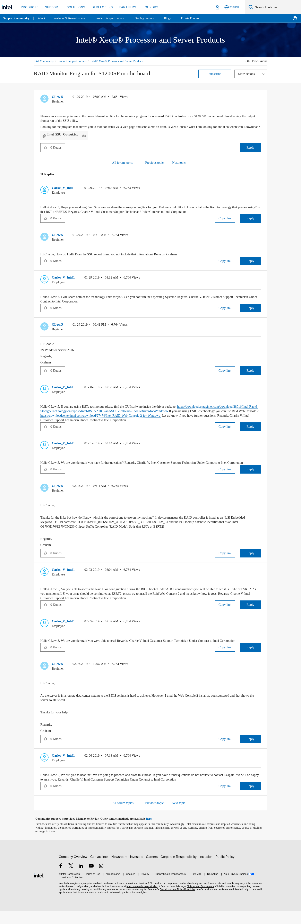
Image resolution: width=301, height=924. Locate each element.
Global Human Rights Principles (176, 903)
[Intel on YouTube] (91, 879)
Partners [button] (123, 7)
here (152, 832)
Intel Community (44, 61)
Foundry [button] (145, 7)
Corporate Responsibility (179, 870)
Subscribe (214, 73)
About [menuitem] (42, 18)
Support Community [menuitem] (16, 18)
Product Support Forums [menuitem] (115, 18)
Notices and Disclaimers (199, 900)
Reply (250, 151)
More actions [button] (247, 73)
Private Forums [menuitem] (199, 18)
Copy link (225, 222)
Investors (137, 870)
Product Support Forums (75, 61)
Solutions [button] (74, 7)
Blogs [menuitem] (175, 18)
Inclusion (206, 870)
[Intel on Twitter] (70, 879)
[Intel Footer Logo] (39, 888)
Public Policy (225, 870)
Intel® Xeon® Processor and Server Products (124, 61)
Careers (152, 870)
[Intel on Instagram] (101, 879)
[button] (259, 97)
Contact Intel (100, 870)
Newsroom (120, 870)
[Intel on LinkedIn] (80, 879)
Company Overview (73, 870)
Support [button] (51, 7)
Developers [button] (99, 7)
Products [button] (29, 7)
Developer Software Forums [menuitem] (72, 18)
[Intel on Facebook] (60, 879)
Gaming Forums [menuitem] (151, 18)
